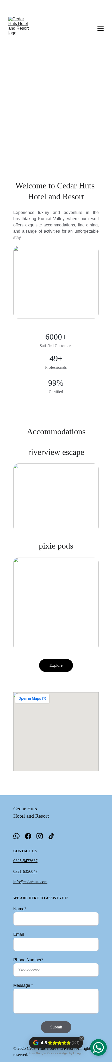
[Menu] (100, 28)
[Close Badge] (81, 1038)
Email (18, 934)
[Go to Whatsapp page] (16, 836)
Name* (19, 909)
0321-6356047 (25, 871)
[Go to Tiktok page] (51, 836)
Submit (56, 1027)
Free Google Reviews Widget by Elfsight (56, 1053)
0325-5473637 (25, 860)
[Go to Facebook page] (28, 836)
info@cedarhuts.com (30, 882)
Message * (23, 985)
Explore (56, 665)
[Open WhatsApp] (98, 1047)
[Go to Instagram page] (39, 836)
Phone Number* (28, 960)
